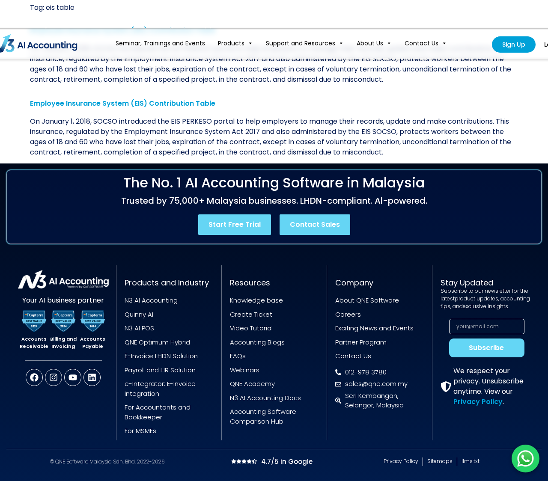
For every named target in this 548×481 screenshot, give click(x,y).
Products (231, 43)
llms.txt (471, 461)
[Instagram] (53, 377)
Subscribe (486, 348)
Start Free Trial (234, 224)
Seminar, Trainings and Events (160, 43)
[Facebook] (34, 377)
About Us (370, 43)
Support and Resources (300, 43)
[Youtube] (72, 377)
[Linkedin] (92, 377)
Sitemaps (440, 461)
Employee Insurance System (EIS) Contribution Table (122, 103)
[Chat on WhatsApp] (525, 458)
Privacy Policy (478, 402)
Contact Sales (315, 224)
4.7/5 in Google (287, 461)
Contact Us (421, 43)
